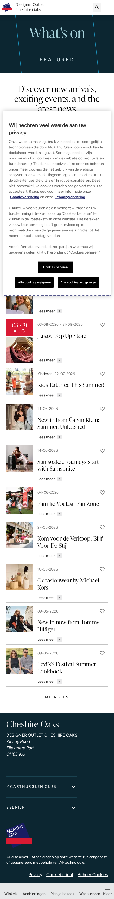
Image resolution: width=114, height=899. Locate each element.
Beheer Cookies (93, 874)
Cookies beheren (55, 267)
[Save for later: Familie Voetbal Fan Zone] (102, 492)
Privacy (35, 874)
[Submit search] (97, 7)
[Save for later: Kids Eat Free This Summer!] (102, 374)
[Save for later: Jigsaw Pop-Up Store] (102, 325)
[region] (57, 203)
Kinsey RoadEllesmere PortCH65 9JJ (20, 748)
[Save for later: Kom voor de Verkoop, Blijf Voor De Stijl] (102, 527)
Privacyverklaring (70, 197)
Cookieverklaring (24, 197)
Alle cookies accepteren (78, 282)
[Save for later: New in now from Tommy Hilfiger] (102, 611)
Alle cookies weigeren (34, 282)
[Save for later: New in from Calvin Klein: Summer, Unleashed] (102, 409)
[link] (30, 7)
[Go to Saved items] (107, 7)
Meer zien (57, 697)
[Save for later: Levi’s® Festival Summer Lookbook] (102, 653)
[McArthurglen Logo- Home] (7, 7)
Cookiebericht (59, 874)
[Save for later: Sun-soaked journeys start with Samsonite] (102, 451)
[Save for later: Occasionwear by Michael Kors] (102, 569)
